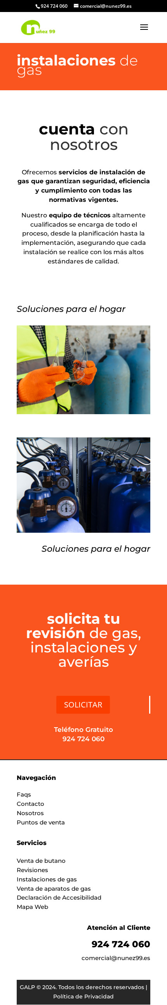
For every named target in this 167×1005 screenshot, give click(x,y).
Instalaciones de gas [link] (47, 879)
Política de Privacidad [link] (83, 996)
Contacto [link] (30, 803)
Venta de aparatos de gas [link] (54, 888)
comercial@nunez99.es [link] (116, 958)
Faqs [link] (24, 794)
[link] (38, 27)
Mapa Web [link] (32, 906)
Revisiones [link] (32, 870)
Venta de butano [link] (41, 860)
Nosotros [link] (30, 813)
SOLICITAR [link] (83, 704)
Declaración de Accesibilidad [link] (59, 897)
